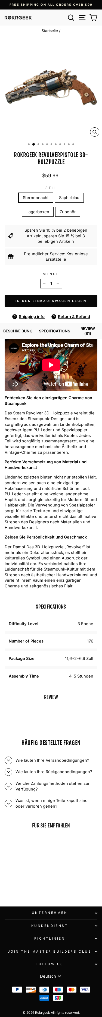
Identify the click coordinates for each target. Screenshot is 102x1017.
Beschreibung (17, 331)
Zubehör (68, 211)
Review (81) (88, 331)
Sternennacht (36, 197)
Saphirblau (69, 197)
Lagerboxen (37, 211)
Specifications (54, 331)
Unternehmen (50, 913)
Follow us (50, 964)
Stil (50, 188)
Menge (51, 274)
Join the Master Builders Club (49, 951)
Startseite (50, 31)
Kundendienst (49, 926)
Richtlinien (49, 938)
